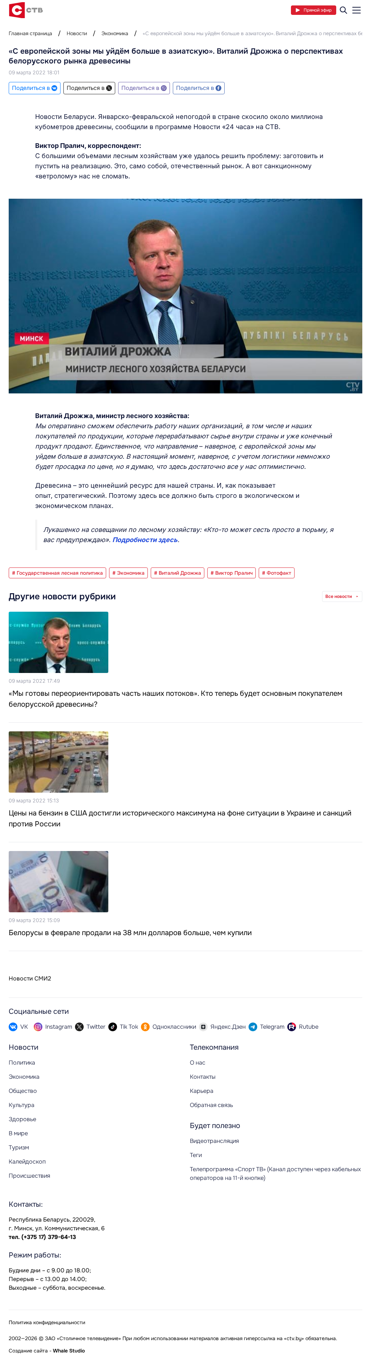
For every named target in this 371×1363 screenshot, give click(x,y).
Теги (196, 1155)
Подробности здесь (145, 540)
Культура (21, 1105)
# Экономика (128, 573)
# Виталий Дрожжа (177, 573)
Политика (22, 1062)
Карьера (201, 1091)
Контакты (203, 1077)
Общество (23, 1091)
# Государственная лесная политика (57, 573)
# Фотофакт (276, 573)
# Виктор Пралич (231, 573)
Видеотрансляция (214, 1141)
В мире (18, 1133)
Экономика (114, 33)
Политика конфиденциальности (47, 1322)
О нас (197, 1062)
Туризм (19, 1147)
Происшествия (29, 1176)
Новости (77, 33)
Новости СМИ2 (30, 978)
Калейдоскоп (27, 1161)
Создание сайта (28, 1350)
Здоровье (22, 1119)
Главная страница (30, 33)
